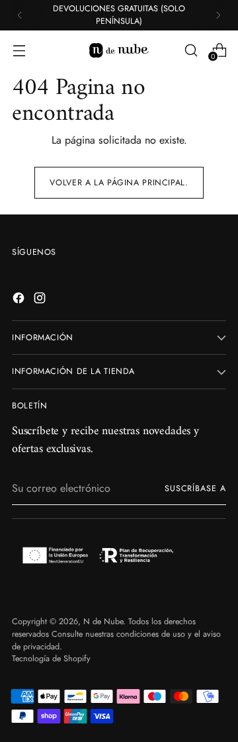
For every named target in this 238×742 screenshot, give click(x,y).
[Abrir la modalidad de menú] (18, 50)
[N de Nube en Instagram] (41, 300)
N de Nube (103, 621)
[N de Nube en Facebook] (20, 300)
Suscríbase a (195, 488)
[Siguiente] (218, 15)
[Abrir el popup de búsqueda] (190, 50)
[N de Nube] (119, 50)
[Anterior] (19, 15)
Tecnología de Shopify (51, 659)
